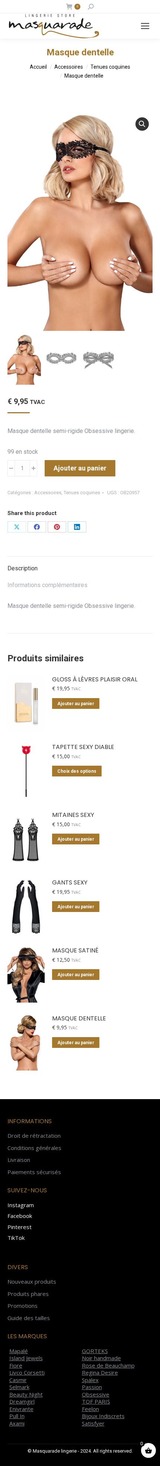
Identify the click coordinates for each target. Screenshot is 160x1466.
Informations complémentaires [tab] (47, 585)
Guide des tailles (28, 1318)
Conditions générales (34, 1147)
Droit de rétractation (34, 1135)
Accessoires (47, 492)
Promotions (22, 1305)
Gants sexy (69, 883)
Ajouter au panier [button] (75, 703)
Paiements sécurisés (34, 1172)
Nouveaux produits (31, 1281)
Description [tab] (22, 568)
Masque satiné (75, 951)
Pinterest (19, 1227)
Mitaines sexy (73, 815)
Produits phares (28, 1293)
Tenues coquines (82, 492)
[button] (142, 124)
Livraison (18, 1159)
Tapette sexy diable (83, 747)
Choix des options (76, 771)
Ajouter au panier (80, 468)
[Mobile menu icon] (145, 26)
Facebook (19, 1215)
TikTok (16, 1237)
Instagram (20, 1205)
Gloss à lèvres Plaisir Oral (94, 680)
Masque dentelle (79, 1019)
